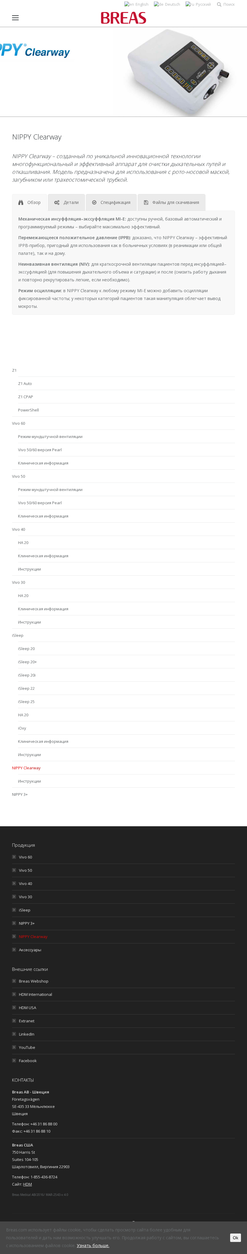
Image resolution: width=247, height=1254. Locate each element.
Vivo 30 (18, 582)
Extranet (26, 1021)
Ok (235, 1237)
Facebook (28, 1060)
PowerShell (28, 410)
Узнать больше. (93, 1245)
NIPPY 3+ (20, 794)
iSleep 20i (27, 675)
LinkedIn (26, 1034)
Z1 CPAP (25, 396)
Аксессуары (30, 949)
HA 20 (23, 542)
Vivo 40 (18, 529)
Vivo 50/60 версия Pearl (40, 449)
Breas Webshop (33, 981)
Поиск (229, 4)
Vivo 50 (18, 476)
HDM (27, 1184)
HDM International (35, 994)
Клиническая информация (43, 463)
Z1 (14, 370)
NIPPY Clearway (26, 768)
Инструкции (29, 569)
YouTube (27, 1047)
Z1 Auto (25, 383)
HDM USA (27, 1007)
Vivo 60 (18, 423)
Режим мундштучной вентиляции (50, 436)
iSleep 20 (26, 648)
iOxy (22, 728)
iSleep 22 (26, 688)
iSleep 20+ (27, 662)
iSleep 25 (26, 701)
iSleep (17, 635)
